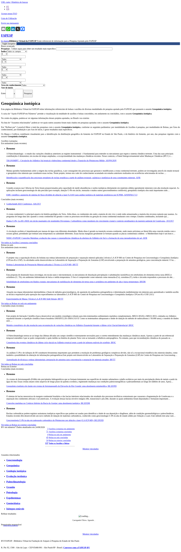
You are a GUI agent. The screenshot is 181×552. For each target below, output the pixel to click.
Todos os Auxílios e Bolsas (59, 443)
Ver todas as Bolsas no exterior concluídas (18, 425)
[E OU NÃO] (4, 54)
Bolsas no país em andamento (60, 435)
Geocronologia (14, 460)
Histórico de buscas (20, 2)
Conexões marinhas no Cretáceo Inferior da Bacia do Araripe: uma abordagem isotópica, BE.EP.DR (48, 403)
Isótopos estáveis (15, 508)
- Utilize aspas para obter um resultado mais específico (28, 49)
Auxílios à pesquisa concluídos (60, 432)
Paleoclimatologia (16, 481)
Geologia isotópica (16, 471)
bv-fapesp (5, 41)
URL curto (5, 2)
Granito (10, 487)
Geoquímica (12, 465)
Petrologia (11, 492)
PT (7, 7)
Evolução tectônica (16, 476)
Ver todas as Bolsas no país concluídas (17, 364)
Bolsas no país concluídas (58, 437)
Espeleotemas (13, 497)
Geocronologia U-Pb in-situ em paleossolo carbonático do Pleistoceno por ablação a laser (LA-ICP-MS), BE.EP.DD (55, 420)
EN (7, 9)
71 (47, 431)
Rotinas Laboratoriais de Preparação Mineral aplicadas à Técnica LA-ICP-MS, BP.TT (42, 264)
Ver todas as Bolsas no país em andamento (18, 303)
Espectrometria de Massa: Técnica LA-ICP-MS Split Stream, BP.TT (34, 299)
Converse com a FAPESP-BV (76, 547)
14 (47, 440)
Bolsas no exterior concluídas (60, 440)
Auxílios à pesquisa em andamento (62, 429)
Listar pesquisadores (10, 525)
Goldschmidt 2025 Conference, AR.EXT (23, 204)
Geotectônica (13, 503)
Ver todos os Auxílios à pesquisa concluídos (19, 242)
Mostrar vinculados (91, 449)
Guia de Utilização (9, 18)
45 (47, 437)
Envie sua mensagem (10, 23)
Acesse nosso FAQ (9, 13)
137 (46, 443)
